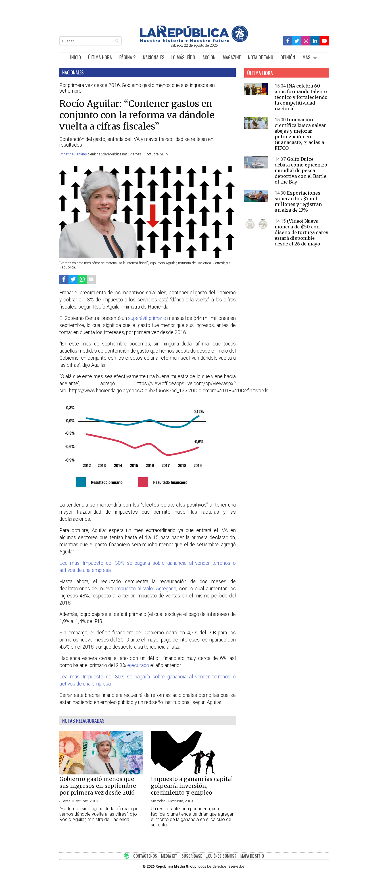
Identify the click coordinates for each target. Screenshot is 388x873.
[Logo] (194, 40)
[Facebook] (287, 41)
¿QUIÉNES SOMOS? (221, 856)
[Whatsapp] (82, 279)
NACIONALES (153, 57)
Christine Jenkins (73, 154)
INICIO (75, 57)
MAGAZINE (232, 57)
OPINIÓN (287, 57)
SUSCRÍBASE (192, 856)
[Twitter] (297, 41)
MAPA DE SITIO (252, 856)
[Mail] (91, 279)
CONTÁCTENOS (145, 856)
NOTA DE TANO (260, 57)
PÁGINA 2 (127, 57)
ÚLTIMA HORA (100, 57)
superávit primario (147, 318)
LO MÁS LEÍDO (183, 57)
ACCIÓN (209, 57)
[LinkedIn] (315, 41)
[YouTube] (324, 41)
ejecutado (138, 665)
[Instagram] (306, 41)
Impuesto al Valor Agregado (145, 588)
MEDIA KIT (169, 856)
